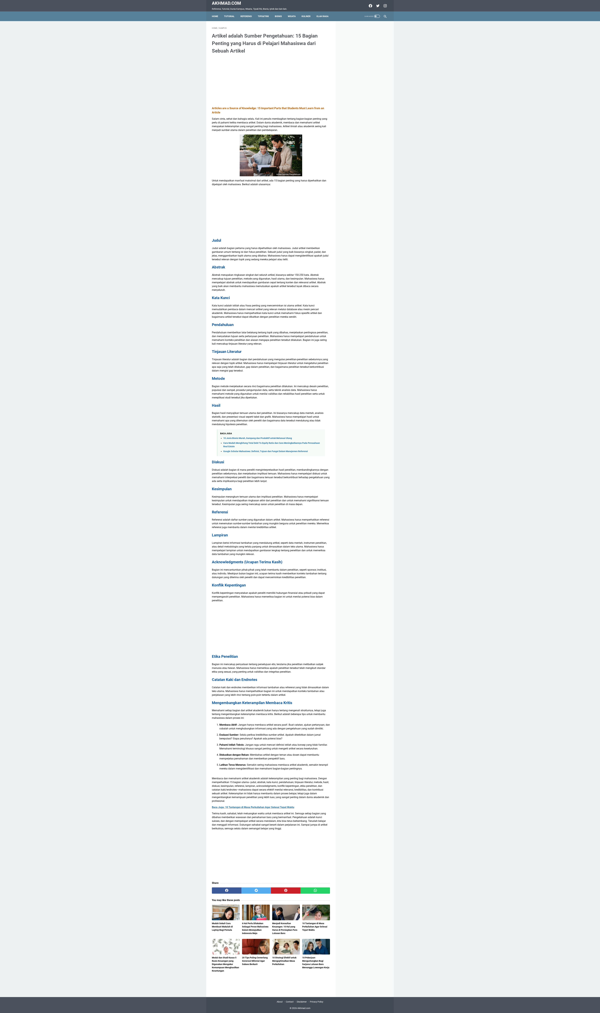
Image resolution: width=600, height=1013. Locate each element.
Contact (290, 1001)
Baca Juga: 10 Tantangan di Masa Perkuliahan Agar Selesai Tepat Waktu (253, 807)
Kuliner (306, 16)
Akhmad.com (226, 3)
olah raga (322, 16)
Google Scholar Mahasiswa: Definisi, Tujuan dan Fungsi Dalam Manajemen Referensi (265, 451)
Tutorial (229, 16)
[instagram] (384, 5)
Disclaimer (302, 1001)
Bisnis (278, 16)
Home (215, 16)
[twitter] (377, 5)
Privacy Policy (316, 1001)
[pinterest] (285, 890)
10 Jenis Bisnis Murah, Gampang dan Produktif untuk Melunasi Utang (257, 438)
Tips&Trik (263, 16)
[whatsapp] (315, 890)
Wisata (292, 16)
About (280, 1001)
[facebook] (370, 5)
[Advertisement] (271, 80)
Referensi (246, 16)
